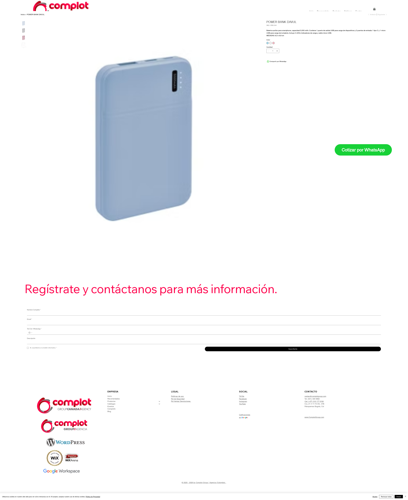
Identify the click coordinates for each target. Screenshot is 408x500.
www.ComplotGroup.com (314, 417)
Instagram (243, 401)
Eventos (110, 406)
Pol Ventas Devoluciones (181, 401)
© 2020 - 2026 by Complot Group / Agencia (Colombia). (204, 483)
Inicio (109, 396)
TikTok (241, 396)
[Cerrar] (405, 496)
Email (29, 319)
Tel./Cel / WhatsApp (34, 329)
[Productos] (159, 401)
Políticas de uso (177, 396)
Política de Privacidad (93, 497)
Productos (111, 401)
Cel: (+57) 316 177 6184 (314, 401)
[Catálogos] (159, 404)
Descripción (31, 338)
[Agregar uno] (277, 51)
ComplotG (111, 409)
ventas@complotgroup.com (315, 396)
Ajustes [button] (375, 497)
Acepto (398, 497)
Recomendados (113, 399)
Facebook (243, 399)
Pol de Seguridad (177, 399)
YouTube (242, 404)
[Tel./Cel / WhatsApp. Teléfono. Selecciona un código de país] (30, 332)
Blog (109, 411)
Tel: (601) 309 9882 (312, 399)
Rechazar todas (386, 497)
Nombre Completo (34, 310)
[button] (374, 8)
